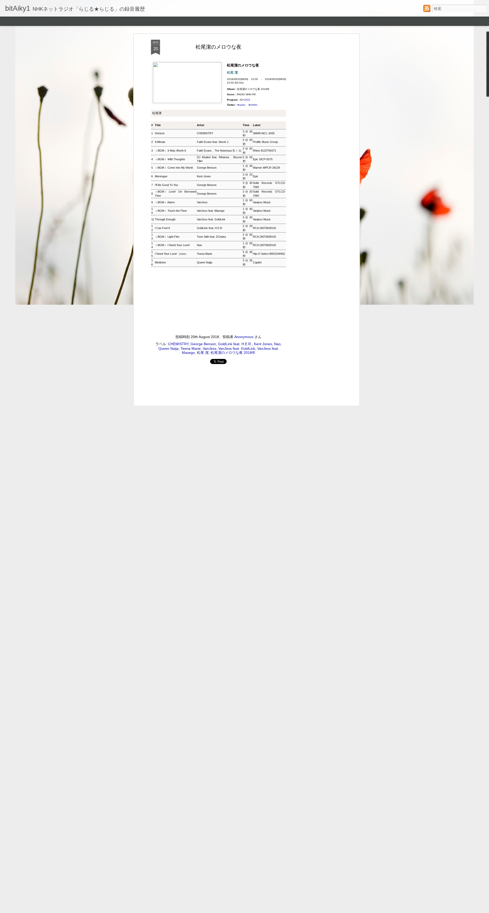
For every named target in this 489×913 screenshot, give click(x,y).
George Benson (206, 167)
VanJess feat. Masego (210, 210)
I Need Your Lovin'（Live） (171, 253)
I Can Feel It (162, 228)
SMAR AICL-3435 (264, 133)
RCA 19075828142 (264, 228)
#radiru (241, 104)
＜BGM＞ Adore (165, 202)
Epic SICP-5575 (263, 159)
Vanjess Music (262, 202)
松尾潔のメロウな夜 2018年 (233, 353)
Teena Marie (204, 253)
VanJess (202, 202)
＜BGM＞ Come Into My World (174, 167)
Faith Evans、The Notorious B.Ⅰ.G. (219, 150)
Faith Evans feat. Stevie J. (213, 141)
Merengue (161, 176)
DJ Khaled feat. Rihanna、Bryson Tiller (219, 159)
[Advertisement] (314, 120)
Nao (199, 245)
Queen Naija (204, 262)
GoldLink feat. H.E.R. (210, 228)
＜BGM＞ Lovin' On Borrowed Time (175, 193)
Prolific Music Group (265, 141)
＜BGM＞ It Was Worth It (170, 150)
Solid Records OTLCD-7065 (269, 184)
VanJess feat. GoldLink (211, 219)
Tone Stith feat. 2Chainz (211, 236)
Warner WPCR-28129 (266, 167)
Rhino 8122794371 (264, 150)
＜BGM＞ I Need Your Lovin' (172, 245)
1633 (247, 99)
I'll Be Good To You (166, 184)
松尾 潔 (203, 353)
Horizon (160, 133)
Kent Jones (204, 176)
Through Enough (165, 219)
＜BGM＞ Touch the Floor (171, 210)
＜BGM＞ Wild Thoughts (170, 159)
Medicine (160, 262)
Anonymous (243, 337)
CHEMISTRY (205, 133)
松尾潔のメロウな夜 (218, 47)
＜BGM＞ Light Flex (167, 236)
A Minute (160, 141)
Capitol (257, 262)
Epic (255, 176)
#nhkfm (253, 104)
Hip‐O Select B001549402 (269, 253)
